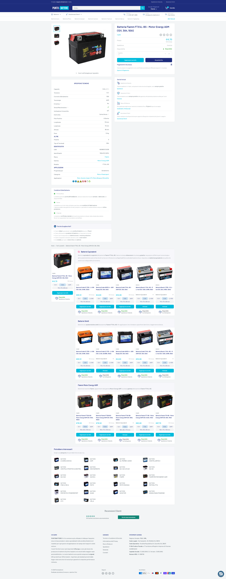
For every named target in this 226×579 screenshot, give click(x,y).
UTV (91, 178)
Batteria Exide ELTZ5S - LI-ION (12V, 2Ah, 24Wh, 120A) (85, 288)
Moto (78, 178)
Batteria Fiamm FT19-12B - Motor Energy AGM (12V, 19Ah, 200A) (124, 417)
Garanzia (119, 98)
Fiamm (119, 35)
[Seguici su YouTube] (113, 573)
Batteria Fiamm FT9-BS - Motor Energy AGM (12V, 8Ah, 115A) (165, 416)
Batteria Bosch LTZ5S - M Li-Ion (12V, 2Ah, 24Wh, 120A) (164, 288)
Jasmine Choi (73, 572)
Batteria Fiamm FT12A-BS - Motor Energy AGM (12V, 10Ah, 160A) (84, 417)
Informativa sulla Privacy (110, 541)
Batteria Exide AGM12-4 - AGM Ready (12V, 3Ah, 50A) (105, 288)
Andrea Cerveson (63, 572)
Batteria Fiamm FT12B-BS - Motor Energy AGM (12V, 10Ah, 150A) (104, 417)
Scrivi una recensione (128, 517)
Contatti (105, 552)
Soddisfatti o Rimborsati (124, 108)
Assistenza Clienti (74, 14)
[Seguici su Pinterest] (109, 573)
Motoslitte (106, 178)
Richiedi (145, 306)
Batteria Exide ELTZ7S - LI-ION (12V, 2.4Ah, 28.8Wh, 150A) (105, 352)
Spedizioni (120, 88)
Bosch (137, 285)
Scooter (83, 178)
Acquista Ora (159, 60)
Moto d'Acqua (97, 178)
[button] (221, 574)
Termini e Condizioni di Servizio (112, 538)
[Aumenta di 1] (169, 53)
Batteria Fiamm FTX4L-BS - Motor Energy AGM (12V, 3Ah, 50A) (62, 277)
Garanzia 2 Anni (170, 2)
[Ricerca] (142, 8)
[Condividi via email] (171, 34)
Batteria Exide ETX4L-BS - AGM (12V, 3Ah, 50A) (123, 288)
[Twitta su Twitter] (167, 34)
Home (52, 245)
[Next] (174, 68)
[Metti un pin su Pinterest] (164, 34)
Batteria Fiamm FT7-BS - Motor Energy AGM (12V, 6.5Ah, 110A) (145, 416)
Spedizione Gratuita (156, 2)
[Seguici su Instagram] (106, 573)
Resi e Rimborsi (107, 544)
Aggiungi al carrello (130, 60)
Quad (87, 178)
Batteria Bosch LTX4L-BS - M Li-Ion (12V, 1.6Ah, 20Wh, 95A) (144, 288)
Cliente (153, 9)
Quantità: (120, 53)
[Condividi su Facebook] (161, 34)
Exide (77, 285)
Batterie (56, 14)
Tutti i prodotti (60, 245)
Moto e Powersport (103, 174)
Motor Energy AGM (103, 160)
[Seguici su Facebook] (103, 573)
